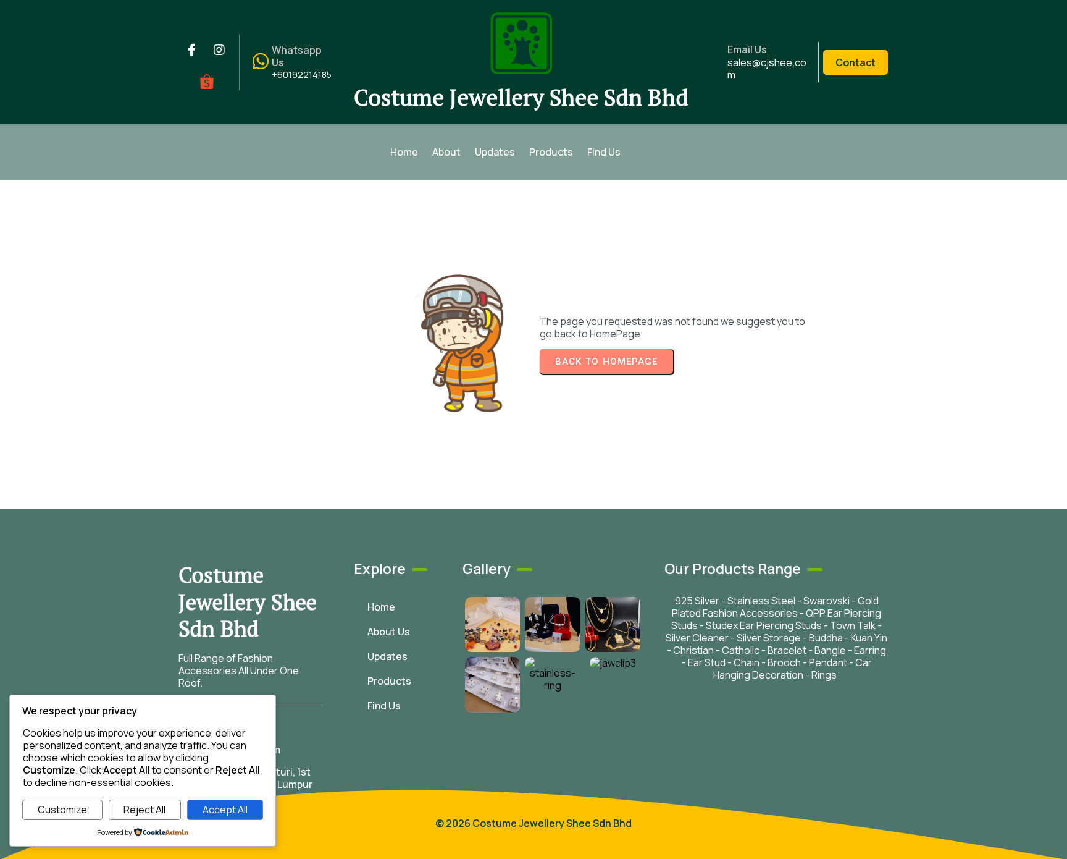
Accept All (225, 809)
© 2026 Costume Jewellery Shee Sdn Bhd (533, 823)
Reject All (144, 809)
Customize (62, 809)
